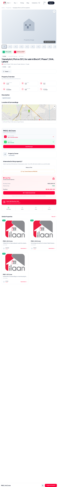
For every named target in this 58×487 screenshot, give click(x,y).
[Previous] (4, 26)
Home (3, 7)
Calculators (34, 2)
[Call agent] (42, 485)
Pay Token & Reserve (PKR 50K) (29, 171)
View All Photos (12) (50, 41)
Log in (44, 2)
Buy (15, 2)
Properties (8, 7)
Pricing (22, 2)
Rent (8, 2)
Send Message (29, 146)
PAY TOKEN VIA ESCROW (29, 192)
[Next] (54, 26)
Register (51, 3)
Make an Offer (29, 167)
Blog (28, 2)
